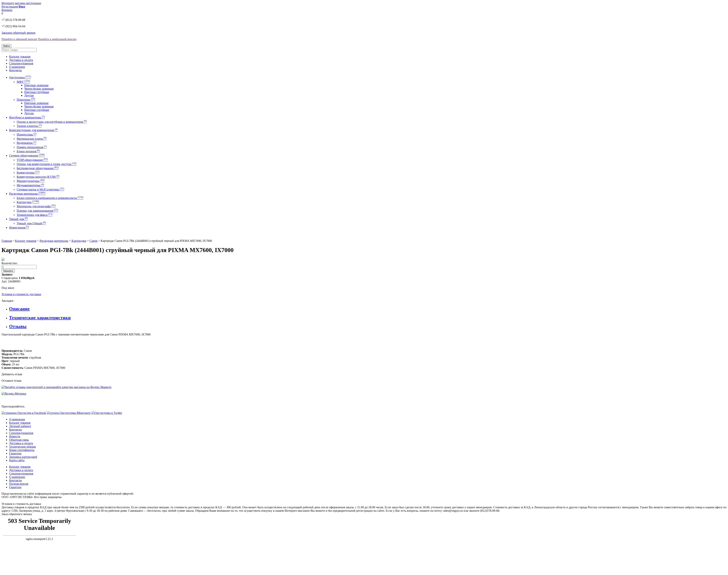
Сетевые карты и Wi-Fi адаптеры (40, 189)
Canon (93, 240)
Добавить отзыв (12, 374)
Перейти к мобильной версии (57, 39)
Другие (29, 95)
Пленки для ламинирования (37, 210)
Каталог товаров (20, 56)
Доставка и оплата (21, 60)
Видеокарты (26, 142)
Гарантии (15, 453)
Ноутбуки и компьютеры (27, 117)
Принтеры (26, 99)
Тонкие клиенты (29, 126)
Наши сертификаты (22, 450)
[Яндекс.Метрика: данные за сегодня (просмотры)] (14, 393)
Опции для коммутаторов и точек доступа (46, 164)
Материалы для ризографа (36, 206)
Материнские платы (31, 138)
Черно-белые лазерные (39, 88)
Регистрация (10, 6)
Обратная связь (19, 439)
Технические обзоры (22, 446)
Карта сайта (16, 460)
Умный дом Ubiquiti (31, 223)
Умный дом (18, 219)
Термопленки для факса (34, 214)
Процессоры (26, 134)
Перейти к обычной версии (19, 39)
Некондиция (19, 227)
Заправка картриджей (23, 456)
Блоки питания (28, 151)
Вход (22, 6)
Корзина (7, 10)
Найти (6, 46)
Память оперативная (32, 147)
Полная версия (18, 483)
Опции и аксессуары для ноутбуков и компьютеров (52, 121)
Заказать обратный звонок (18, 32)
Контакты (15, 70)
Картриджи (28, 202)
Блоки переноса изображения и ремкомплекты (50, 198)
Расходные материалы (27, 193)
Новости (14, 436)
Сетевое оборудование (27, 155)
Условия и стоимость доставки (21, 294)
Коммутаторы (28, 172)
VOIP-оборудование (32, 159)
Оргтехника (20, 77)
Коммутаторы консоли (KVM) (38, 176)
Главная (7, 240)
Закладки (7, 300)
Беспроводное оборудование (38, 168)
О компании (17, 66)
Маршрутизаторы (30, 181)
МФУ (23, 81)
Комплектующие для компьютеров (33, 130)
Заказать (8, 270)
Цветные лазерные (36, 85)
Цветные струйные (36, 92)
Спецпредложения (21, 63)
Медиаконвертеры (30, 185)
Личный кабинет (20, 426)
